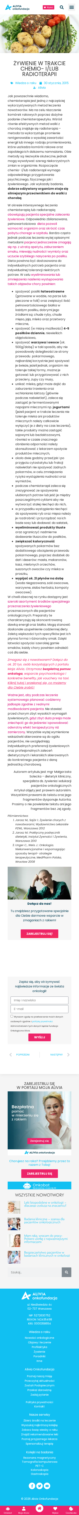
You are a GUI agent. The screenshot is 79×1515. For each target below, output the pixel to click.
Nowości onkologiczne (39, 1338)
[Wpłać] (55, 1509)
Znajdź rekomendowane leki (39, 1434)
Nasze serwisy (39, 1414)
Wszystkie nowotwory (39, 1195)
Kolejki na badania (39, 1452)
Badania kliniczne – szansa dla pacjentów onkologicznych (44, 1220)
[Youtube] (47, 1486)
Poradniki (39, 1356)
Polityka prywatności (39, 1402)
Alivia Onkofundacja (39, 1369)
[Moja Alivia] (24, 1509)
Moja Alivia (23, 1513)
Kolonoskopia (39, 1470)
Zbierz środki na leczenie (39, 1420)
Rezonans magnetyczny (39, 1458)
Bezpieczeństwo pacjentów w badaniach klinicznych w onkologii (47, 1254)
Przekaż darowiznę (39, 1390)
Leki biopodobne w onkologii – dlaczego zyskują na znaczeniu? (45, 1204)
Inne (39, 1361)
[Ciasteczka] (71, 1509)
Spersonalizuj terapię (39, 1444)
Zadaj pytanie (39, 1395)
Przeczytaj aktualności (39, 1381)
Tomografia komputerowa (39, 1462)
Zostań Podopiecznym (39, 1385)
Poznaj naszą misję (39, 1376)
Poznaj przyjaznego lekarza (39, 1439)
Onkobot (41, 1185)
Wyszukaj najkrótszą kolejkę (39, 1425)
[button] (71, 7)
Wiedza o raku (25, 83)
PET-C (39, 1466)
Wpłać (55, 1513)
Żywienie (39, 1352)
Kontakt (39, 1406)
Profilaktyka (39, 1347)
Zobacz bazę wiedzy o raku (40, 1430)
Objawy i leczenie (39, 1342)
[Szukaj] (66, 1272)
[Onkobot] (27, 1185)
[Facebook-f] (32, 1486)
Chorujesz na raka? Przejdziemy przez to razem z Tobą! (39, 1163)
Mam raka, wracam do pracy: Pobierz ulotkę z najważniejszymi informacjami (46, 1238)
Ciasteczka (71, 1513)
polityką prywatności (42, 1021)
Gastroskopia (39, 1474)
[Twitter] (39, 1486)
